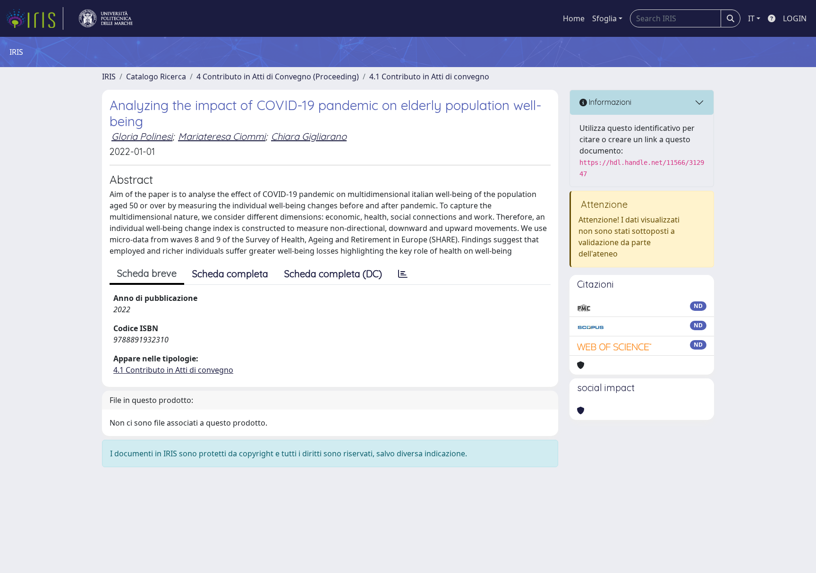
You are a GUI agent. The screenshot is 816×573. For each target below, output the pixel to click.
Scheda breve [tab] (147, 273)
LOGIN (795, 18)
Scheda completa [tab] (230, 274)
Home (574, 18)
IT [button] (751, 18)
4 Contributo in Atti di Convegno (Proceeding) (277, 76)
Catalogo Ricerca (156, 76)
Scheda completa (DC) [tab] (333, 274)
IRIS (109, 76)
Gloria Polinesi (141, 136)
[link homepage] (34, 18)
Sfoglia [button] (604, 18)
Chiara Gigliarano (309, 136)
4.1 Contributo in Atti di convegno (429, 76)
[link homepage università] (106, 18)
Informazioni (609, 102)
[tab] (403, 274)
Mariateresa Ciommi (221, 136)
